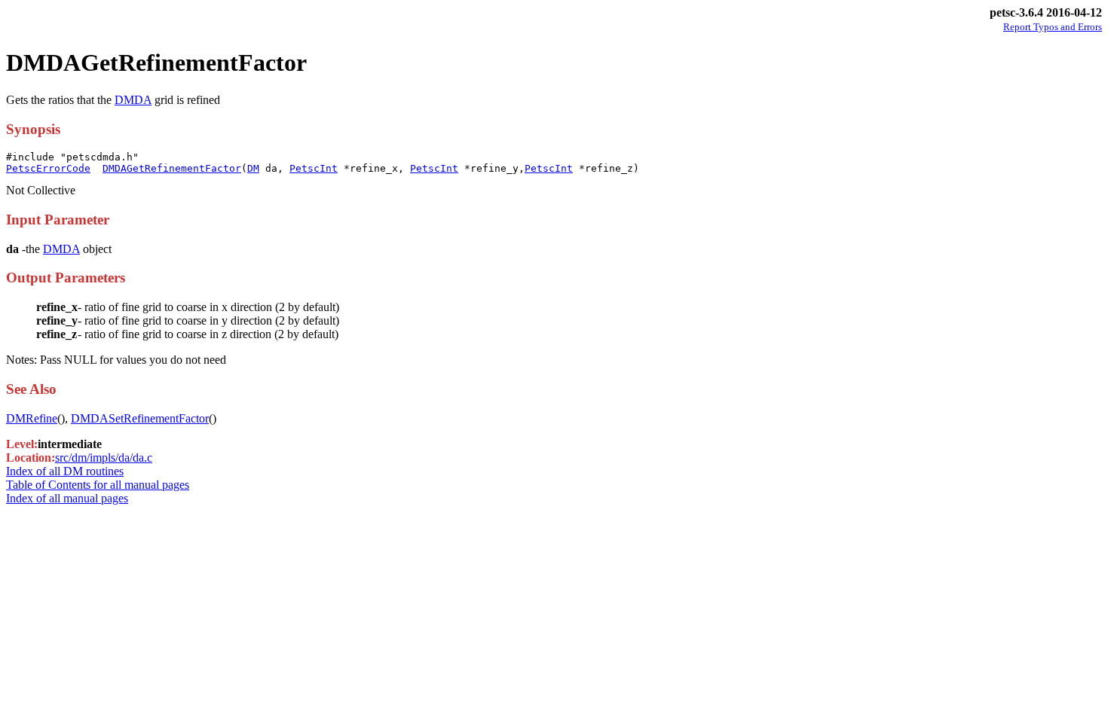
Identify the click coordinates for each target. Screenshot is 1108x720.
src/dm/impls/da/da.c (103, 457)
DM (253, 168)
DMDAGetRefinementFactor (172, 168)
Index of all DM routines (65, 471)
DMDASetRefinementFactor (140, 418)
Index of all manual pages (67, 498)
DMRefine (31, 418)
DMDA (133, 99)
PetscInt (313, 168)
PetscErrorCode (48, 168)
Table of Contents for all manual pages (97, 484)
